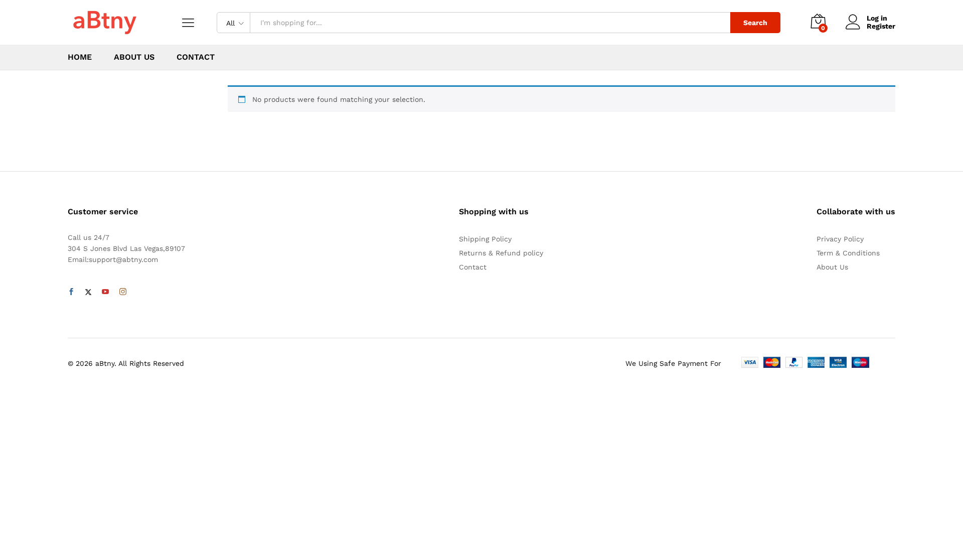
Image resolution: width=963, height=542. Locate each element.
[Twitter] (88, 292)
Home (80, 57)
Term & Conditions (848, 253)
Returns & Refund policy (501, 253)
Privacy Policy (840, 239)
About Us (134, 57)
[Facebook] (71, 292)
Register (881, 26)
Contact (196, 57)
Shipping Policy (485, 239)
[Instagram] (123, 292)
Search (755, 23)
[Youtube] (105, 292)
